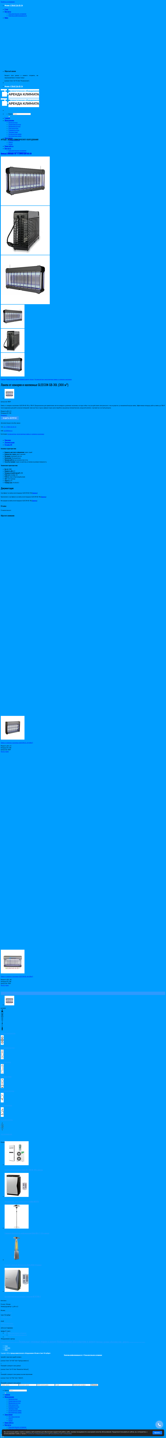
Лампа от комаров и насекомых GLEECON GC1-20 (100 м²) (17, 743)
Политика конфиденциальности (17, 16)
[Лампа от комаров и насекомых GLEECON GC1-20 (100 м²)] (12, 739)
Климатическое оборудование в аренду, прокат (20, 379)
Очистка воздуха (13, 128)
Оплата (10, 142)
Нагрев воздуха (12, 122)
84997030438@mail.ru (7, 1323)
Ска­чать (34, 493)
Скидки (10, 144)
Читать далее (5, 751)
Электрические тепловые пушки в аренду (137, 1342)
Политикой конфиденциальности (38, 1433)
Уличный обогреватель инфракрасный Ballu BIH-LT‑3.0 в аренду (27, 1233)
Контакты (8, 11)
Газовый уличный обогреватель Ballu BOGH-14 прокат (23, 1265)
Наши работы (9, 146)
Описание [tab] (8, 440)
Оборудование (9, 120)
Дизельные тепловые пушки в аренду (37, 1341)
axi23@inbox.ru (8, 431)
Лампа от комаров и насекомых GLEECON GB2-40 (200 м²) (17, 976)
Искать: (10, 114)
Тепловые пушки (13, 132)
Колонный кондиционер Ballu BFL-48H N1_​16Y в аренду (24, 1169)
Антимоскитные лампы (14, 134)
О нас (6, 9)
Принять (157, 1432)
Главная (7, 118)
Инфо (6, 18)
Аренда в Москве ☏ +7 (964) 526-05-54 (16, 153)
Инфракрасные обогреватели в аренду (76, 1341)
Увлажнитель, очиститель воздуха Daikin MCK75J (22, 1201)
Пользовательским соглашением (61, 1433)
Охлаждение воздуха (14, 124)
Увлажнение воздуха (14, 126)
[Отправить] (9, 116)
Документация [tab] (9, 442)
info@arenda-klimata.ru (7, 1326)
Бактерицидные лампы (14, 136)
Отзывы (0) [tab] (8, 445)
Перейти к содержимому (8, 2)
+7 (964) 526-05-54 (16, 5)
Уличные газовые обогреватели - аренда (112, 1341)
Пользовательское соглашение (17, 14)
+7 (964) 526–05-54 (6, 1313)
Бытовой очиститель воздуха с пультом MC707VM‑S (23, 1296)
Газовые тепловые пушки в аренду (9, 1342)
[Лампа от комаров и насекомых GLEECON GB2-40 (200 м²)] (9, 398)
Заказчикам (8, 138)
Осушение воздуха (13, 130)
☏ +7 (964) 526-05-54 (9, 427)
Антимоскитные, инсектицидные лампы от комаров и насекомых (53, 379)
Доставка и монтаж (14, 1417)
